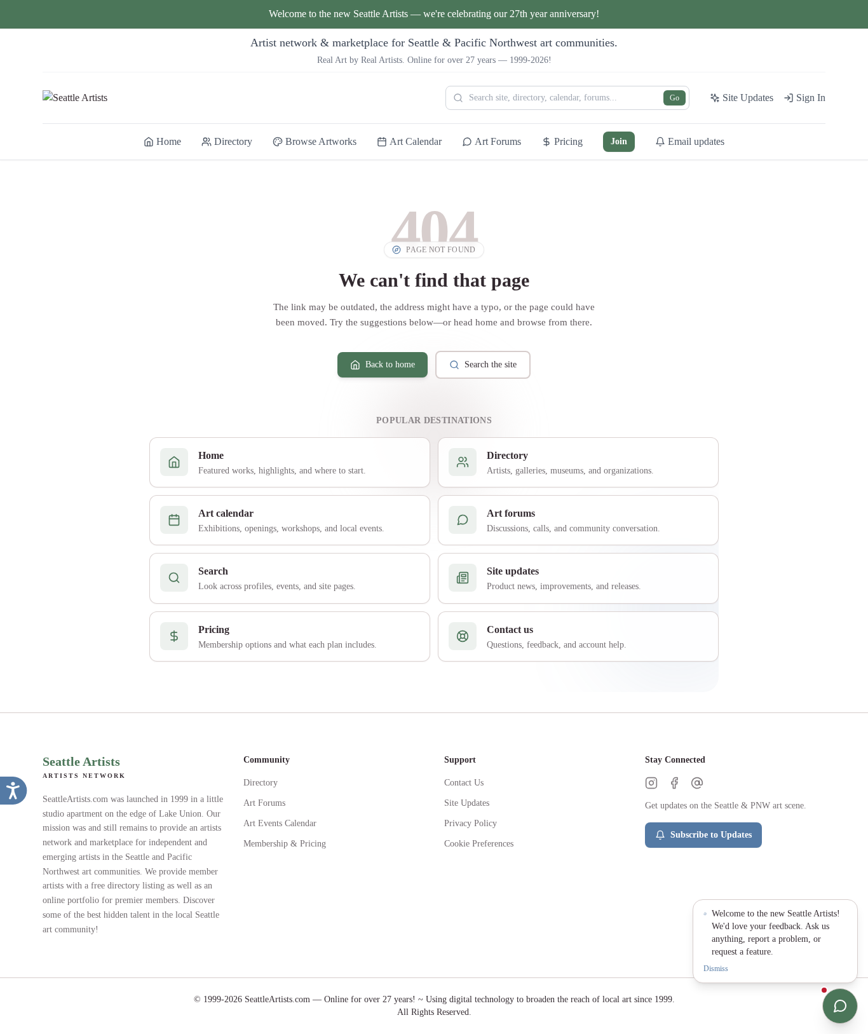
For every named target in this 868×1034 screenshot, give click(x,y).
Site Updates (466, 803)
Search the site (491, 364)
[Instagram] (651, 783)
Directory (260, 782)
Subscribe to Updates (711, 835)
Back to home (390, 364)
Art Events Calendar (279, 823)
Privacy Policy (470, 823)
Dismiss (715, 968)
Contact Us (464, 782)
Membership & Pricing (284, 843)
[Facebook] (674, 783)
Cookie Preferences (478, 843)
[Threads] (697, 783)
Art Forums (264, 803)
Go (674, 97)
